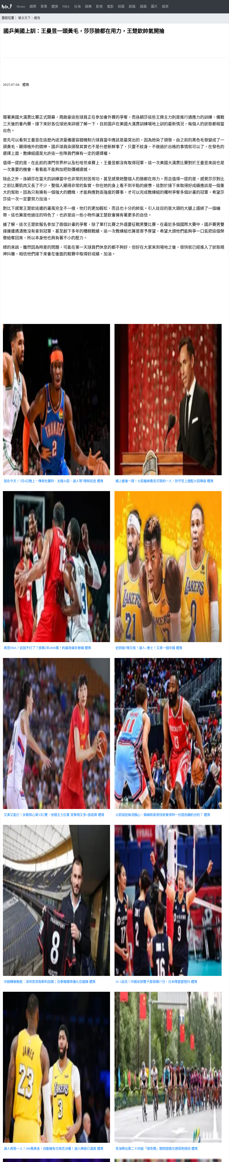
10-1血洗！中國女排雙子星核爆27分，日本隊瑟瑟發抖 (152, 981)
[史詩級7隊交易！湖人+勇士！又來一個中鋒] (168, 642)
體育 (54, 6)
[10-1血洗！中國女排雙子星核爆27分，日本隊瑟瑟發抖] (168, 976)
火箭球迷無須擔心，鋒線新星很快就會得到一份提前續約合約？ (159, 815)
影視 (99, 6)
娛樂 (88, 6)
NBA (66, 6)
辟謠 (132, 6)
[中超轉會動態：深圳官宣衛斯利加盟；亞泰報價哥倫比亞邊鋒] (56, 976)
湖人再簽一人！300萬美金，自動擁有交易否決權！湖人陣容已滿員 (50, 1148)
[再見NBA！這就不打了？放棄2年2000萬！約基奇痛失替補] (56, 642)
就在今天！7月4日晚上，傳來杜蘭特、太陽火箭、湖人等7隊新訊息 (50, 481)
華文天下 (24, 18)
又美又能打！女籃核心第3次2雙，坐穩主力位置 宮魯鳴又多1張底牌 (50, 815)
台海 (77, 6)
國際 (33, 6)
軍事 (43, 6)
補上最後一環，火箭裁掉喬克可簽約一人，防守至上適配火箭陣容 (160, 481)
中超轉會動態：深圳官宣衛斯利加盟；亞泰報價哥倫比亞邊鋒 (46, 981)
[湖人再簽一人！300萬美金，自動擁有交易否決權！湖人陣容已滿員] (56, 1143)
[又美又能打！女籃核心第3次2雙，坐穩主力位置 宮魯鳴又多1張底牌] (56, 809)
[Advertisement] (114, 291)
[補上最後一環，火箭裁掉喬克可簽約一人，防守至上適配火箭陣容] (168, 475)
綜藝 (121, 6)
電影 (110, 6)
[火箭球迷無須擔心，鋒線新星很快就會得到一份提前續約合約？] (168, 809)
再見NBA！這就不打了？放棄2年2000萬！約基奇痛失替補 (44, 648)
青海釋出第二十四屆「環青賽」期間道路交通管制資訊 (153, 1148)
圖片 (154, 6)
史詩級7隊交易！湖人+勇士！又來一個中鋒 (145, 648)
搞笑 (165, 6)
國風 (143, 6)
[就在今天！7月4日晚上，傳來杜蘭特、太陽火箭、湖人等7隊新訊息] (56, 475)
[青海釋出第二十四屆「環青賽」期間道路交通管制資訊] (168, 1143)
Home (21, 6)
